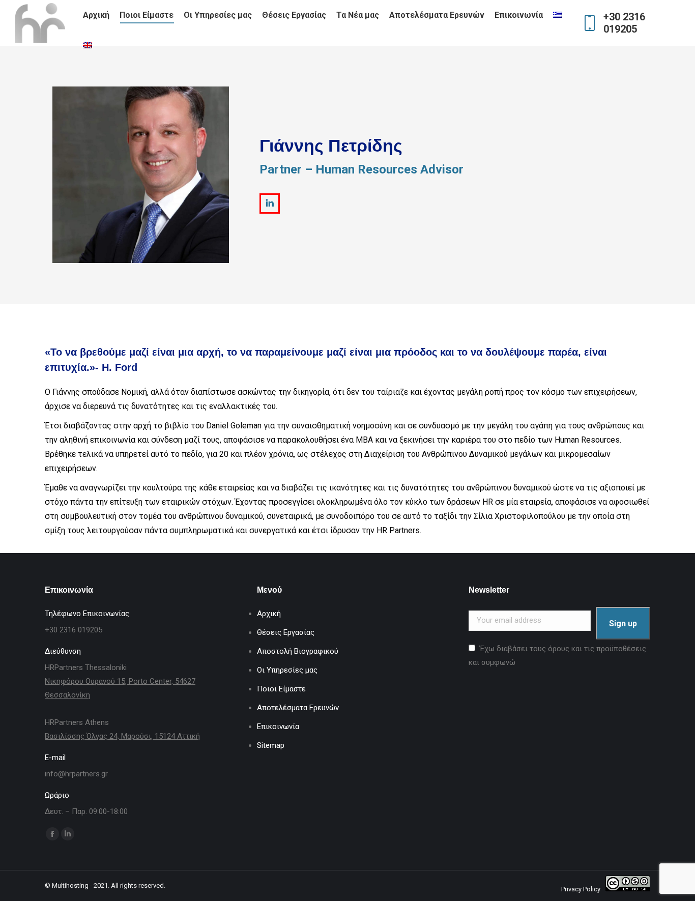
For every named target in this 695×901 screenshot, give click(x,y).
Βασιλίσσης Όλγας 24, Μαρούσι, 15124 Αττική (122, 736)
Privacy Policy (580, 889)
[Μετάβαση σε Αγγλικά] (89, 46)
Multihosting (70, 885)
